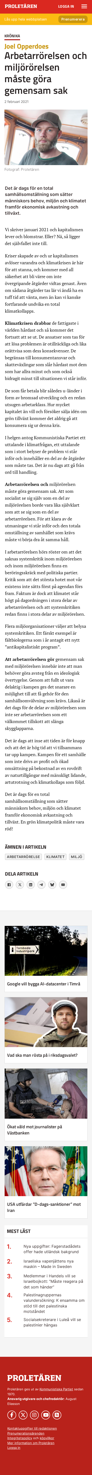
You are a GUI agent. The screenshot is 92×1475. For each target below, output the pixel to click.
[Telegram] (41, 885)
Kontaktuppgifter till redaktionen (32, 1428)
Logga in (66, 6)
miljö (76, 857)
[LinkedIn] (30, 885)
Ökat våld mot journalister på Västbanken (34, 1129)
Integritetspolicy (19, 1438)
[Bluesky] (52, 885)
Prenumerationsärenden (25, 1433)
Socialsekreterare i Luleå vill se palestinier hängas (52, 1322)
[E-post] (63, 885)
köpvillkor (47, 1438)
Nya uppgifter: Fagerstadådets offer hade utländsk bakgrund (52, 1249)
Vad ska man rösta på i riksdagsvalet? (42, 1055)
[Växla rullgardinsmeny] (84, 6)
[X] (20, 885)
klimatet (55, 857)
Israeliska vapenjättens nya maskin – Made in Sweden (49, 1264)
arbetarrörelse (23, 857)
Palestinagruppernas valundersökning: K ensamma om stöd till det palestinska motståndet (54, 1303)
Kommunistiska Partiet (56, 1389)
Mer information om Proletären (30, 1443)
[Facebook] (9, 885)
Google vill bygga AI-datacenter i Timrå (43, 983)
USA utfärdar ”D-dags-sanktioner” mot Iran (44, 1207)
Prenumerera (73, 19)
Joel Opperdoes (26, 46)
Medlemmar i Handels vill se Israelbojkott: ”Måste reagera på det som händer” (53, 1281)
